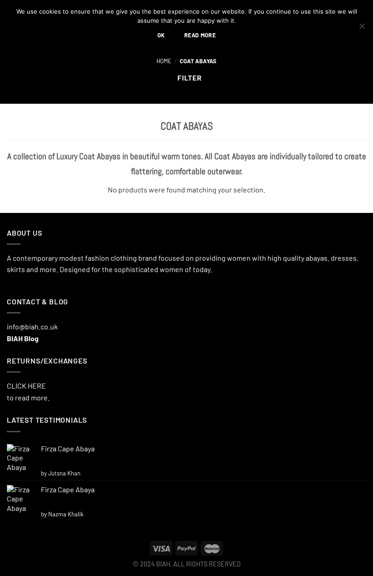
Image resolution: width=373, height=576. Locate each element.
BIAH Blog (23, 338)
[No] (361, 28)
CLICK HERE (26, 385)
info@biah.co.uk (32, 326)
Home (163, 61)
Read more (200, 35)
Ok (161, 35)
